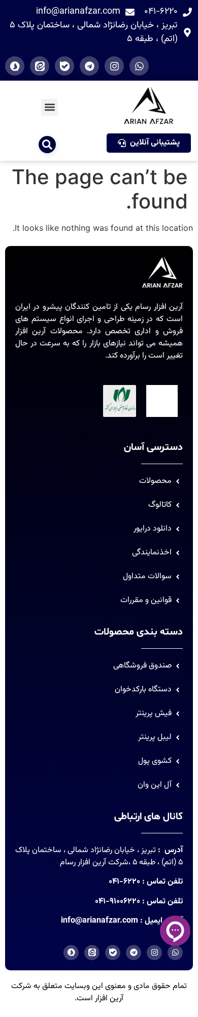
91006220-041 (117, 901)
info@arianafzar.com (99, 921)
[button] (49, 107)
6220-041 (124, 881)
